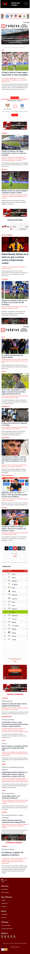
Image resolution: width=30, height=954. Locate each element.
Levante (14, 639)
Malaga (14, 633)
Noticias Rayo (4, 889)
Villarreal (14, 595)
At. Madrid (15, 584)
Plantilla (3, 900)
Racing (14, 591)
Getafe (14, 636)
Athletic (14, 629)
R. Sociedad (15, 625)
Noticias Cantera (5, 892)
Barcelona (15, 615)
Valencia (14, 609)
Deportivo (14, 598)
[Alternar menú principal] (26, 4)
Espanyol (14, 581)
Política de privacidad (15, 947)
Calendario (3, 906)
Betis (13, 587)
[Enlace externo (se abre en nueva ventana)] (15, 26)
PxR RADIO (14, 115)
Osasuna (14, 619)
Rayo (13, 612)
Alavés (14, 577)
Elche (13, 602)
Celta (13, 605)
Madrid (14, 622)
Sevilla (13, 574)
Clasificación (4, 903)
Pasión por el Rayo (15, 4)
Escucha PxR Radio (5, 925)
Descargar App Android (6, 928)
